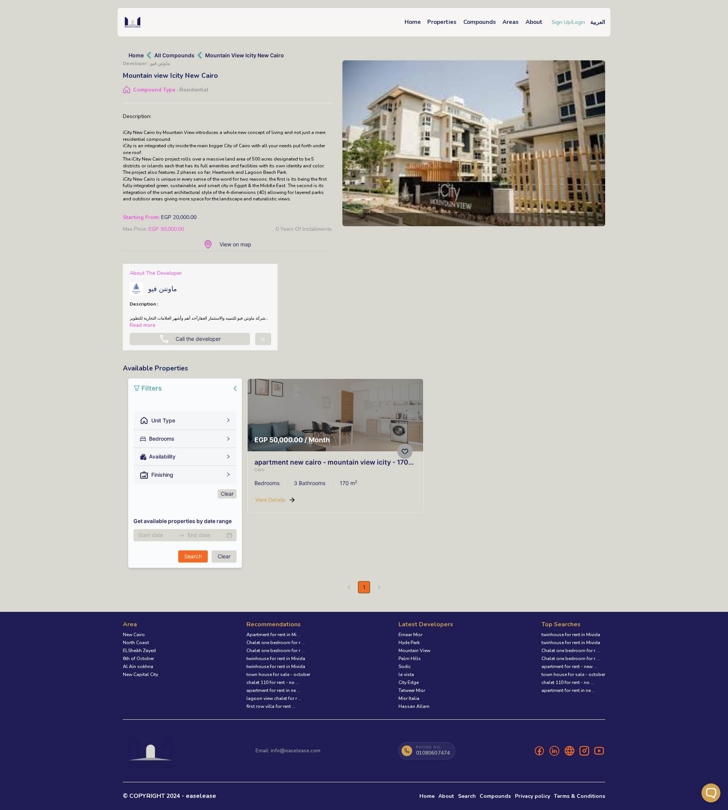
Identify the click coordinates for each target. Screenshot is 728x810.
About (534, 22)
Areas (510, 22)
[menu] (185, 473)
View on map (235, 244)
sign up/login (568, 22)
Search (467, 796)
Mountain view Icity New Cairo (244, 55)
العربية (597, 22)
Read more (142, 325)
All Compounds (174, 55)
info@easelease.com (295, 750)
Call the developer (198, 339)
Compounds (479, 22)
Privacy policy (532, 796)
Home (413, 22)
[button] (185, 420)
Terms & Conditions (579, 796)
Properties (442, 22)
